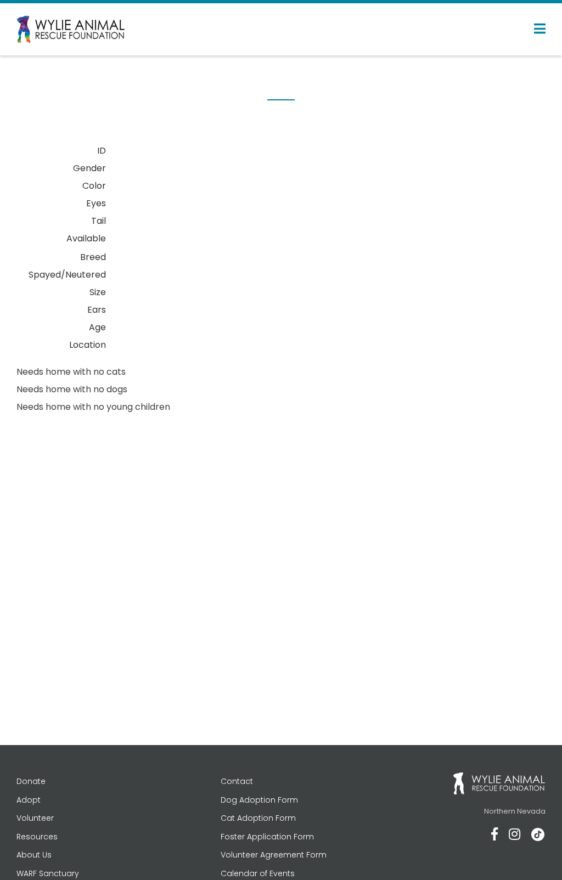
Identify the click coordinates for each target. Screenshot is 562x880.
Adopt (28, 799)
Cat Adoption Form (258, 818)
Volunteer (35, 818)
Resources (37, 836)
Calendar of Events (258, 873)
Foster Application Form (267, 836)
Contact (237, 781)
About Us (34, 854)
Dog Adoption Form (259, 799)
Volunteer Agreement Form (274, 854)
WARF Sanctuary (47, 873)
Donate (31, 781)
